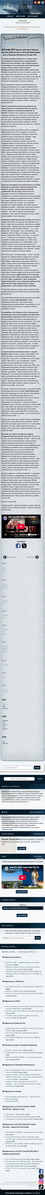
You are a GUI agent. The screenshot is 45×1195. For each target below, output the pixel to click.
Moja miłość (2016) (12, 1099)
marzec (5, 725)
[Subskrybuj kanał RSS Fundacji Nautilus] (39, 2)
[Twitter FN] (41, 1176)
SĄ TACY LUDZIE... (12, 1050)
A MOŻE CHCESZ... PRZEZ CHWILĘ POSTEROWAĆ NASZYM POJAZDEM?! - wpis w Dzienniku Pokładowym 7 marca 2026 (24, 1077)
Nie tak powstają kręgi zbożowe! (16, 1117)
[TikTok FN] (41, 1187)
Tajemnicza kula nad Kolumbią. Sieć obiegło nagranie (23, 1011)
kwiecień (5, 708)
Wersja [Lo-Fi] (9, 1182)
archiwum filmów (22, 892)
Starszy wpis (31, 557)
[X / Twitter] (24, 545)
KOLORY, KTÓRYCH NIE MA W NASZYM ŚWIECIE (22, 993)
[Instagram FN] (41, 1181)
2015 (4, 737)
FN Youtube (38, 856)
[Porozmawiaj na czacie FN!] (42, 2)
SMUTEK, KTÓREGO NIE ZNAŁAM (17, 991)
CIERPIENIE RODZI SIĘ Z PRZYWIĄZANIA (20, 1053)
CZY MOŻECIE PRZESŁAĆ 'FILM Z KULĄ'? (20, 1037)
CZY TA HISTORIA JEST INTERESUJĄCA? (20, 1033)
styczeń (5, 729)
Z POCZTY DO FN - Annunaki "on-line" (19, 1168)
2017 (4, 700)
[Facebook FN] (41, 1171)
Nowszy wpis (10, 557)
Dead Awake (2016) (12, 1101)
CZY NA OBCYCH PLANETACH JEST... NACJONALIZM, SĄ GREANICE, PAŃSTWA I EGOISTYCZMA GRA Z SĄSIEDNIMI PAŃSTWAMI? (24, 1164)
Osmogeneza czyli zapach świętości (18, 1119)
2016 (4, 716)
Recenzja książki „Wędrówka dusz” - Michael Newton (23, 1097)
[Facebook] (18, 545)
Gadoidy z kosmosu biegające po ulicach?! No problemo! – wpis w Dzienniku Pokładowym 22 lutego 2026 (23, 1084)
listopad (5, 721)
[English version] (35, 2)
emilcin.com (40, 812)
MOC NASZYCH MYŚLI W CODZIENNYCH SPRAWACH (24, 987)
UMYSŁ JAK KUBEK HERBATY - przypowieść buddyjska (24, 1057)
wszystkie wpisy (39, 834)
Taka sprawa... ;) (11, 1114)
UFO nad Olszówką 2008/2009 (16, 1159)
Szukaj (40, 778)
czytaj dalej (21, 848)
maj (4, 723)
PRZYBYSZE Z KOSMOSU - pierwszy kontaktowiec (22, 1132)
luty (4, 727)
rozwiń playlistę (22, 915)
